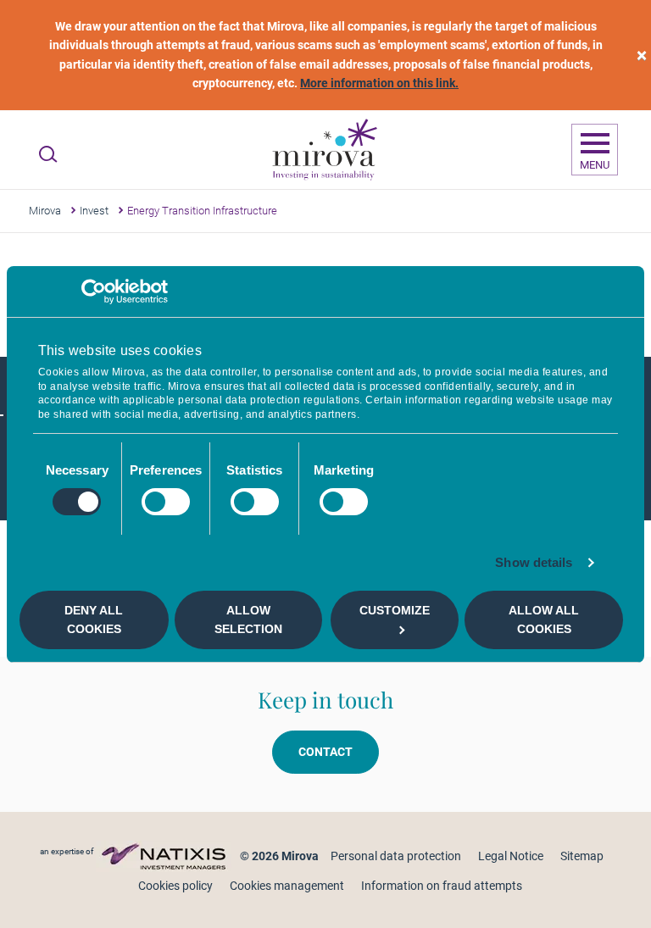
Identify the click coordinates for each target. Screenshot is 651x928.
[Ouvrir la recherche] (47, 154)
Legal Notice (510, 856)
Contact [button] (325, 752)
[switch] (166, 501)
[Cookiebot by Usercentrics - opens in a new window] (93, 290)
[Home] (324, 150)
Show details (533, 562)
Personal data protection (396, 856)
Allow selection (248, 619)
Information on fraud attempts (441, 885)
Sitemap (582, 856)
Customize (394, 610)
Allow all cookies (544, 619)
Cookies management (287, 885)
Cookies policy (175, 885)
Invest (94, 210)
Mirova (45, 210)
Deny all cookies (93, 619)
